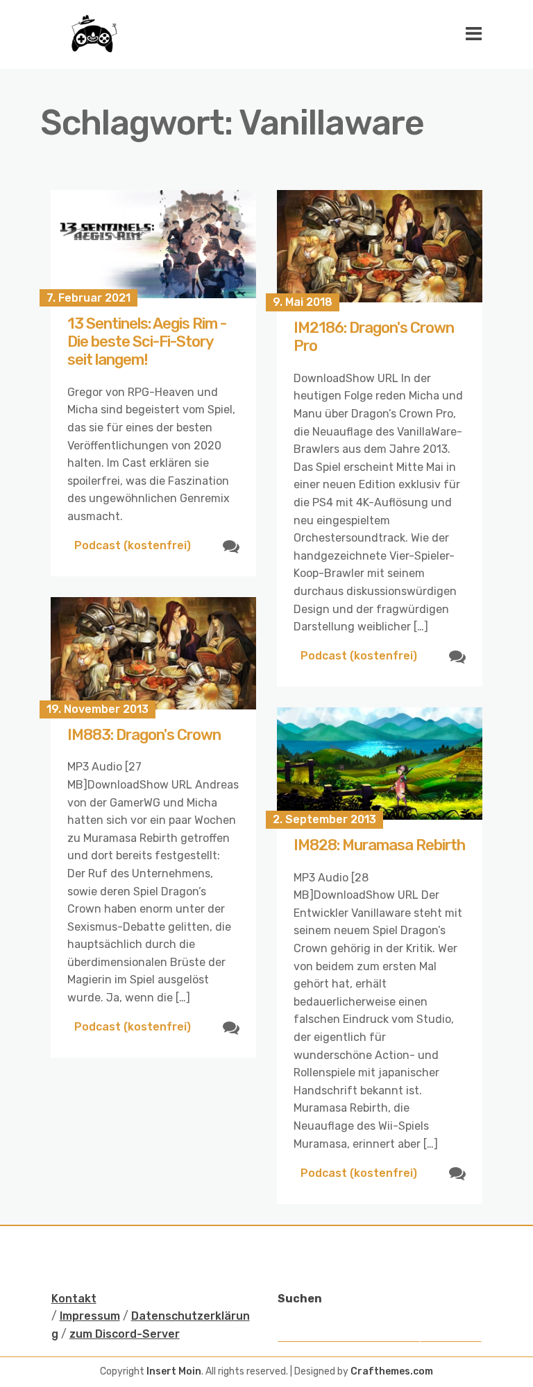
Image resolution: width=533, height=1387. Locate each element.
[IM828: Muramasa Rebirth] (379, 763)
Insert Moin (173, 1371)
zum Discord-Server (124, 1334)
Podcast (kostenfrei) (132, 545)
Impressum (90, 1316)
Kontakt (73, 1298)
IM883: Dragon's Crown (144, 734)
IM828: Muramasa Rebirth (379, 845)
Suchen (300, 1298)
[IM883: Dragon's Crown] (153, 653)
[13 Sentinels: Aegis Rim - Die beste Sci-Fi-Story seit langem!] (153, 244)
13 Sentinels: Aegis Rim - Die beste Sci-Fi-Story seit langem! (146, 342)
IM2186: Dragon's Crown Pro (374, 336)
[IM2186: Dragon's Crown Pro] (379, 246)
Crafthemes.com (391, 1371)
